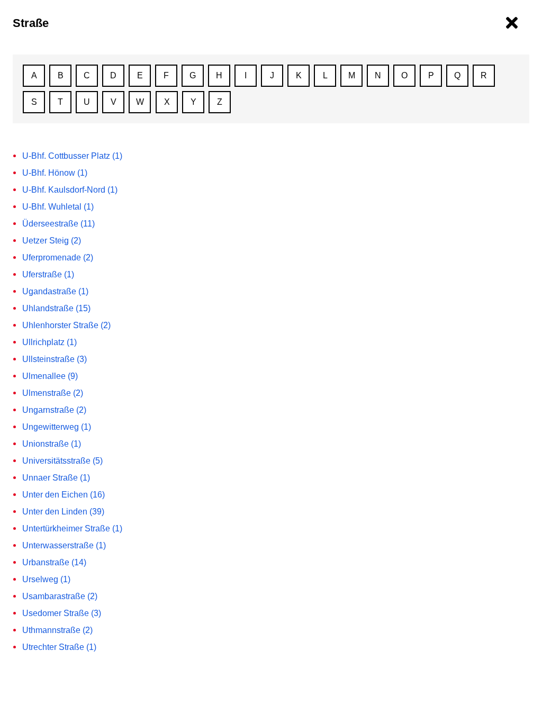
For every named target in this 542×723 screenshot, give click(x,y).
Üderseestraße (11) (58, 223)
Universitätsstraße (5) (62, 460)
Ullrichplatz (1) (49, 342)
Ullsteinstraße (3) (54, 359)
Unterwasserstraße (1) (64, 545)
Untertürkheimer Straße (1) (72, 528)
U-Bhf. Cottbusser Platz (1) (72, 155)
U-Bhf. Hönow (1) (54, 172)
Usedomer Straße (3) (61, 613)
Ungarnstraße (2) (54, 409)
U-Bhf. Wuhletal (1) (58, 206)
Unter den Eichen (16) (63, 494)
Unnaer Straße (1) (56, 477)
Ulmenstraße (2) (52, 392)
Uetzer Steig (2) (51, 240)
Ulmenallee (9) (50, 376)
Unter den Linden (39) (63, 511)
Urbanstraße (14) (54, 562)
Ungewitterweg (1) (56, 426)
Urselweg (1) (46, 579)
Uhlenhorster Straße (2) (66, 325)
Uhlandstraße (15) (56, 308)
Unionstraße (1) (51, 443)
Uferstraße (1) (48, 274)
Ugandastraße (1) (55, 291)
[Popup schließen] (511, 23)
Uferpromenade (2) (57, 257)
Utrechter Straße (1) (59, 647)
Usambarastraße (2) (59, 596)
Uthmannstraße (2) (57, 630)
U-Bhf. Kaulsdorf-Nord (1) (70, 189)
